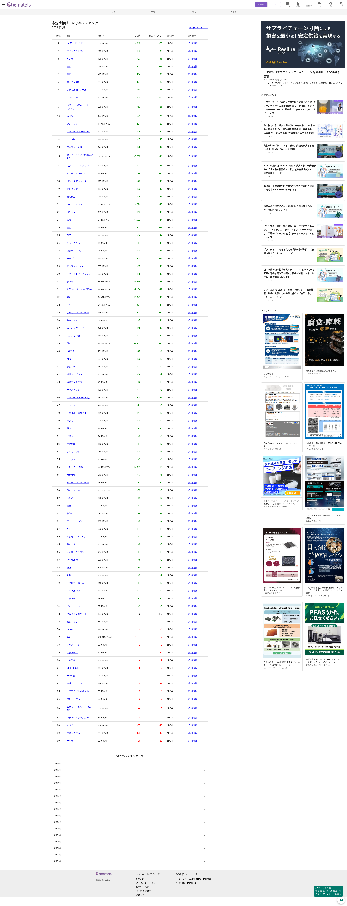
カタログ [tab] (234, 12)
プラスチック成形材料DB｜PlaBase (193, 879)
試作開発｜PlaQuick (186, 883)
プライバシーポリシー (147, 883)
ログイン (275, 4)
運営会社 (140, 895)
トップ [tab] (112, 12)
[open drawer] (3, 4)
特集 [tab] (153, 12)
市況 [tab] (194, 12)
